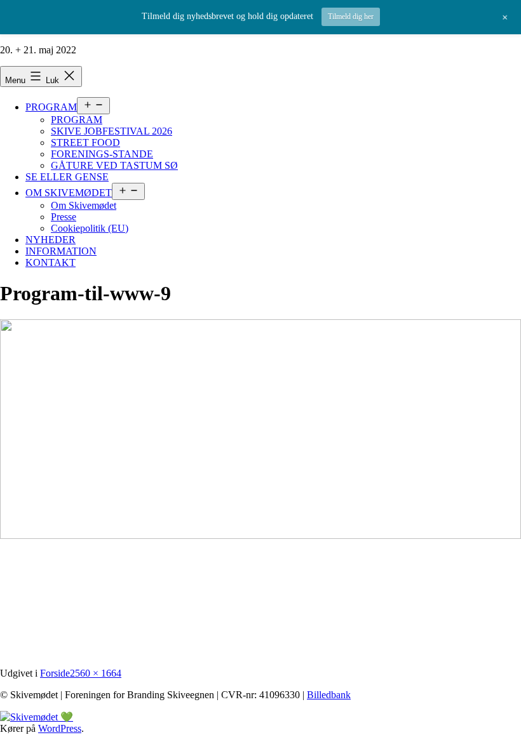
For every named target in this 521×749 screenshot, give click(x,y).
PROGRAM (51, 107)
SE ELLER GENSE (67, 176)
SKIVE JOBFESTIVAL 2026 (111, 131)
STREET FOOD (85, 142)
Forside (55, 673)
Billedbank (329, 694)
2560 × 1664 (95, 673)
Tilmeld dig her (351, 16)
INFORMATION (61, 251)
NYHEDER (50, 239)
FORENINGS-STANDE (102, 154)
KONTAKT (50, 262)
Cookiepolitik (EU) (89, 228)
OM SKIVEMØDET (68, 192)
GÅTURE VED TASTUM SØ (114, 165)
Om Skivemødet (83, 205)
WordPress (59, 728)
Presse (63, 216)
